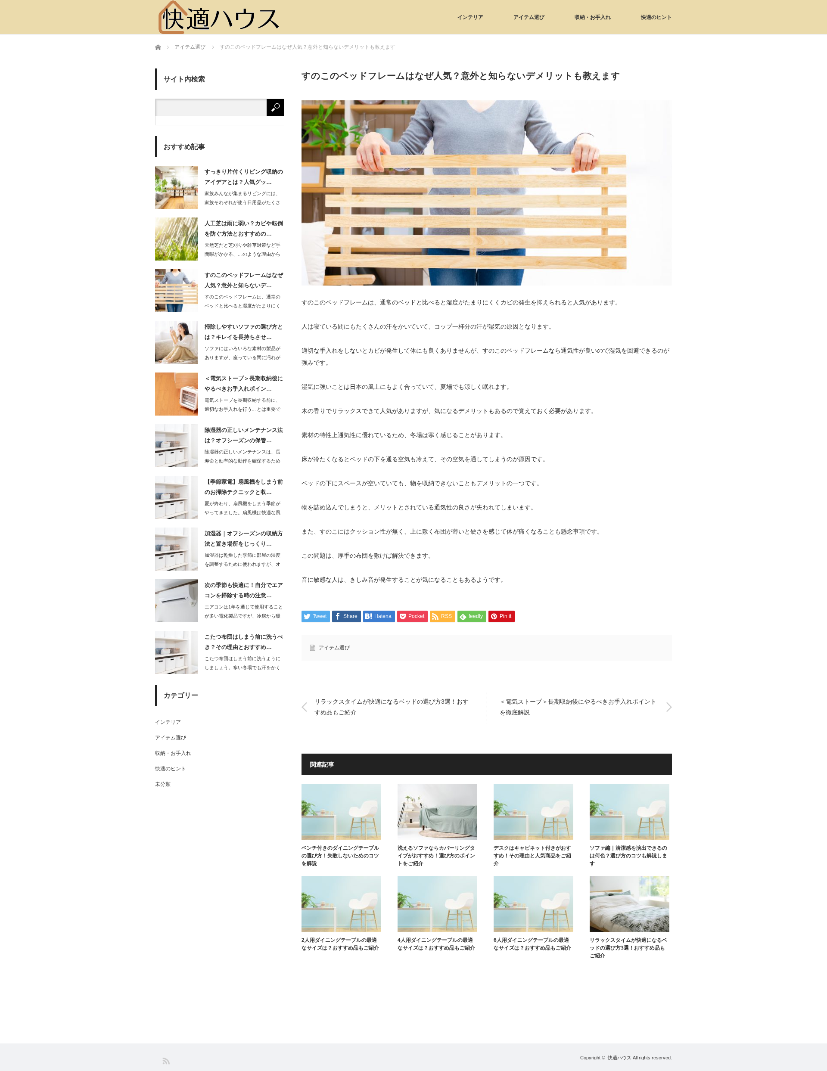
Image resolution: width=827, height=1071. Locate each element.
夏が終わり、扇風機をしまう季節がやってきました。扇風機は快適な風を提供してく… (242, 512)
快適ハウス (619, 1057)
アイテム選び (528, 17)
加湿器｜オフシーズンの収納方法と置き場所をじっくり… (244, 538)
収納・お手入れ (593, 17)
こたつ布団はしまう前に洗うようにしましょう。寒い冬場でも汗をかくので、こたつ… (242, 667)
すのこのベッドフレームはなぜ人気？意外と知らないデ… (244, 280)
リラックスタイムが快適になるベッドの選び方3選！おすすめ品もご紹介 (391, 707)
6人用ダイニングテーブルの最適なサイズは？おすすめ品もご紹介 (532, 944)
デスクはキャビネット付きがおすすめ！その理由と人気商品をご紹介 (532, 855)
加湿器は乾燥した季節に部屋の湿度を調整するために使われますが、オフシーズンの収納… (242, 564)
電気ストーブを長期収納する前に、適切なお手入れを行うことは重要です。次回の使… (242, 409)
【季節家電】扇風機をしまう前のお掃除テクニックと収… (244, 486)
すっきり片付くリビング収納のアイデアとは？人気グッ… (244, 176)
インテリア (470, 17)
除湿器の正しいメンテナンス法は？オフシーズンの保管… (244, 435)
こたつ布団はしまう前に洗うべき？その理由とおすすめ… (244, 641)
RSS (165, 1060)
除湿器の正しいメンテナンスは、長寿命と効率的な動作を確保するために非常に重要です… (242, 460)
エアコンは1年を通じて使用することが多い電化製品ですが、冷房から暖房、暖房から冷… (244, 615)
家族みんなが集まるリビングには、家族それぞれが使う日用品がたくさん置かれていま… (242, 202)
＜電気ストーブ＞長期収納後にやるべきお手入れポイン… (244, 383)
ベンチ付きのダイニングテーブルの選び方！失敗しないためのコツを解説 (340, 855)
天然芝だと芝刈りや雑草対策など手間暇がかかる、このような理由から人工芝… (242, 254)
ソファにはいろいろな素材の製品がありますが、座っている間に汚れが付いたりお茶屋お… (242, 357)
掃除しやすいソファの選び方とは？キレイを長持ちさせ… (244, 331)
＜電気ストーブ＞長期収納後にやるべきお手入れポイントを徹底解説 (578, 707)
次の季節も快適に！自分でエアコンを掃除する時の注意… (244, 590)
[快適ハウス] (219, 17)
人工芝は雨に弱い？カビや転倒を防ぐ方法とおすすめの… (244, 228)
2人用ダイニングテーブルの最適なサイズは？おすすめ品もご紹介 (340, 944)
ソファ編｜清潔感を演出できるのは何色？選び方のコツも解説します (628, 855)
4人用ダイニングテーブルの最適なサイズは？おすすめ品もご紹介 (436, 944)
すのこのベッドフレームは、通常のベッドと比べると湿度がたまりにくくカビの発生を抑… (242, 305)
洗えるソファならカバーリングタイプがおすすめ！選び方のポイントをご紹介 (436, 855)
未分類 (163, 784)
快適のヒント (656, 17)
